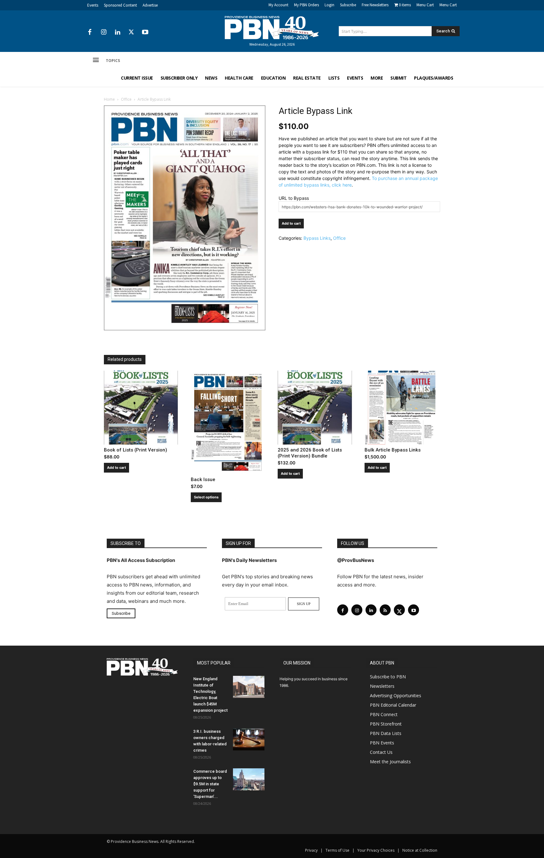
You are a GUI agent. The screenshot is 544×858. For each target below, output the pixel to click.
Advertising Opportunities (395, 695)
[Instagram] (103, 32)
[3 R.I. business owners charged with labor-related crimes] (248, 739)
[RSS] (385, 609)
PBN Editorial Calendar (393, 705)
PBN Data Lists (385, 733)
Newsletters (382, 686)
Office (126, 99)
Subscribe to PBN (388, 677)
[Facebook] (89, 32)
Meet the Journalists (390, 762)
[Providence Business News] (272, 27)
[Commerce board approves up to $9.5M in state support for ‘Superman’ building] (248, 779)
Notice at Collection (419, 850)
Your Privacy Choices (375, 850)
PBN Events (382, 743)
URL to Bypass (294, 198)
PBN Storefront (386, 724)
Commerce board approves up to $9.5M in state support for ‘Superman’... (210, 784)
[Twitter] (131, 32)
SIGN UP (303, 604)
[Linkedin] (117, 32)
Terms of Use (337, 850)
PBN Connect (384, 714)
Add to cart (291, 223)
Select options (206, 497)
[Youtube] (145, 32)
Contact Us (381, 752)
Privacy (311, 850)
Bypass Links (317, 238)
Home (109, 99)
